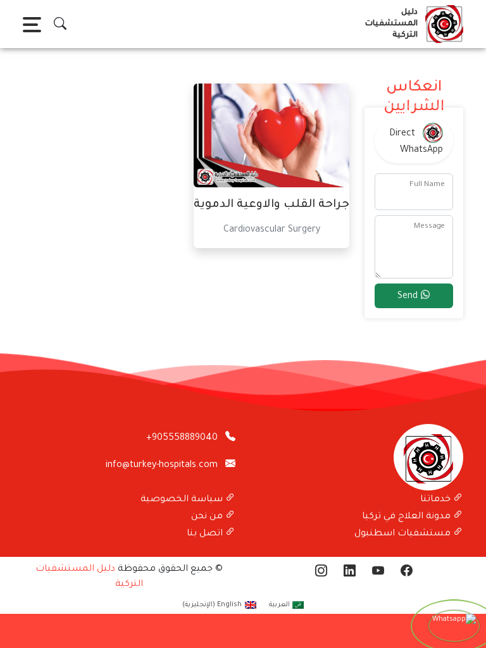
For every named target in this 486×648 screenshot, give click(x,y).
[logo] (441, 24)
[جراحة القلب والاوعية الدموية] (271, 137)
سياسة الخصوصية (182, 500)
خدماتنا (436, 500)
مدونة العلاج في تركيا (407, 517)
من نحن (208, 517)
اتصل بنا (206, 534)
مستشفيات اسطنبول (403, 534)
